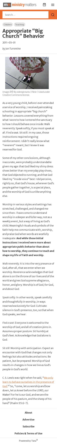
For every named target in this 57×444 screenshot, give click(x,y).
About (28, 412)
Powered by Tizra (28, 440)
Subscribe (29, 426)
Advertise (28, 419)
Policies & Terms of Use (28, 433)
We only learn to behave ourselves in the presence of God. (28, 382)
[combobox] (25, 14)
